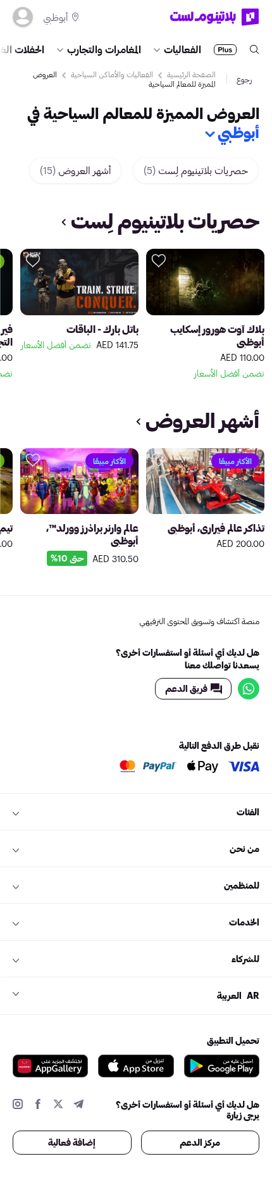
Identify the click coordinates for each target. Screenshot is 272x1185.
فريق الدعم (186, 688)
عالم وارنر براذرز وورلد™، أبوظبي (92, 534)
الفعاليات (182, 49)
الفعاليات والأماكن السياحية (112, 74)
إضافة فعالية (72, 1142)
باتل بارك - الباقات (102, 329)
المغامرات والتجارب (104, 49)
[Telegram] (78, 1105)
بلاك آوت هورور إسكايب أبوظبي (217, 335)
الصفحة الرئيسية (191, 74)
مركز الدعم (200, 1142)
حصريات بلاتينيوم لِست (196, 170)
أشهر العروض (75, 170)
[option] (205, 315)
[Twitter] (58, 1105)
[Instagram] (18, 1105)
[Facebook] (38, 1105)
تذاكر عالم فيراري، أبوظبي (216, 528)
